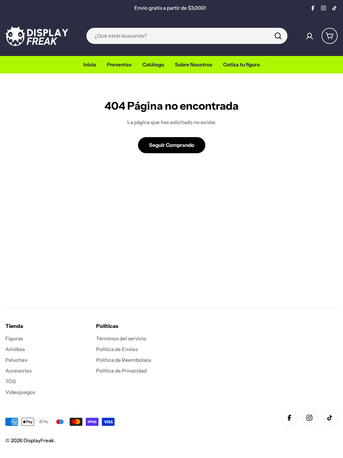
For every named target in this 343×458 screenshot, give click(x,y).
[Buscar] (278, 36)
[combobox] (186, 36)
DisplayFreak (38, 440)
